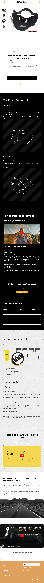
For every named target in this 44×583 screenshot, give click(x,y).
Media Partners (7, 572)
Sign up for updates (28, 567)
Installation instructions (24, 443)
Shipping (6, 563)
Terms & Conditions (8, 567)
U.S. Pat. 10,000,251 (8, 573)
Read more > (9, 67)
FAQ (5, 565)
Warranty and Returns (9, 568)
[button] (9, 60)
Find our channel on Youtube (22, 552)
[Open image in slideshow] (4, 10)
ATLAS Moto (25, 579)
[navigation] (4, 2)
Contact (6, 570)
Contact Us (22, 292)
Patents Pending (7, 575)
